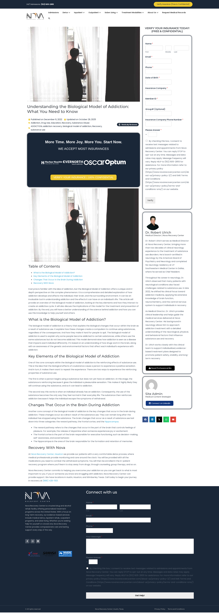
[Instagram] (33, 541)
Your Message (94, 536)
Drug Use (45, 122)
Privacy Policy (159, 609)
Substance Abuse (80, 122)
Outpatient (93, 12)
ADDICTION (36, 126)
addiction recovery (52, 126)
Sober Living (110, 12)
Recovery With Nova (43, 283)
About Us (152, 12)
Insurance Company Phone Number (164, 119)
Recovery (66, 122)
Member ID (151, 98)
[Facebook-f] (27, 541)
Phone (149, 67)
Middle (168, 52)
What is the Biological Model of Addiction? (54, 272)
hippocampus (112, 421)
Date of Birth (152, 77)
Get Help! (140, 595)
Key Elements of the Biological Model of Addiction (57, 276)
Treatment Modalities (132, 12)
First (147, 52)
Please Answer (153, 130)
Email (148, 57)
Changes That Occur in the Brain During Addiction (58, 279)
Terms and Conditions (176, 609)
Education (56, 122)
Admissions (53, 12)
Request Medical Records (174, 12)
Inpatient (78, 12)
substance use (38, 129)
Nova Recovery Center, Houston (47, 454)
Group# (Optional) (155, 109)
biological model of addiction (77, 126)
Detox (65, 12)
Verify (150, 200)
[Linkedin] (38, 541)
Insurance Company (156, 88)
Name (149, 43)
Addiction (35, 122)
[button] (49, 18)
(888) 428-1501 (50, 480)
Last (175, 52)
